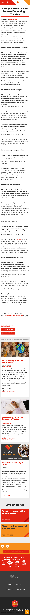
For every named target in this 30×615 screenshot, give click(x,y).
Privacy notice (9, 589)
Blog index (8, 333)
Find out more (7, 535)
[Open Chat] (27, 612)
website (18, 239)
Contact (10, 584)
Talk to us (6, 520)
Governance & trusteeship (7, 325)
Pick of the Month (6, 495)
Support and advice (6, 326)
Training (4, 394)
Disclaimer (19, 584)
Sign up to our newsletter (14, 551)
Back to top (9, 329)
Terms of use (21, 589)
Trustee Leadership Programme (13, 315)
